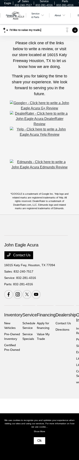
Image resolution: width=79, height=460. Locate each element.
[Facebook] (8, 294)
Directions (62, 329)
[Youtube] (36, 294)
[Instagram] (17, 294)
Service (29, 314)
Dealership (66, 314)
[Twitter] (27, 294)
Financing (46, 314)
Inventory (13, 314)
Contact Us (21, 255)
